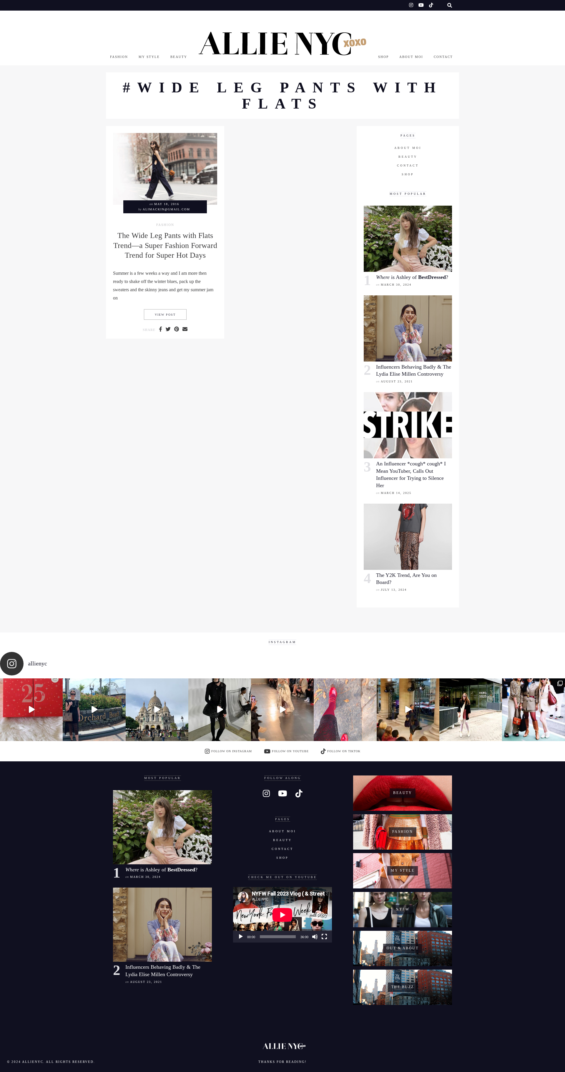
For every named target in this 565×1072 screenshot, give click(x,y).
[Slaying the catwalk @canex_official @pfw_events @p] (408, 709)
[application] (282, 915)
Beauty (178, 57)
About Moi (411, 57)
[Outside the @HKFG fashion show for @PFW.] (470, 709)
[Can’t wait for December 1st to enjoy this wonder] (31, 709)
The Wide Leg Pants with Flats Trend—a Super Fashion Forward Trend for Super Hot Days (165, 245)
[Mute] (315, 937)
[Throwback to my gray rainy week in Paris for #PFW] (219, 709)
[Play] (241, 937)
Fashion (119, 57)
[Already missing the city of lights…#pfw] (345, 709)
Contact (443, 57)
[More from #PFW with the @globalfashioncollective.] (282, 709)
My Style (149, 57)
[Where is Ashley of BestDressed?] (408, 239)
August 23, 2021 (397, 381)
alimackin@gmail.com (166, 209)
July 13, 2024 (394, 589)
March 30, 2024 (396, 284)
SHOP (383, 57)
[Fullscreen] (324, 937)
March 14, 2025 (396, 493)
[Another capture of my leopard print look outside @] (533, 709)
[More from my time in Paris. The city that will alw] (157, 709)
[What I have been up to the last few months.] (94, 709)
